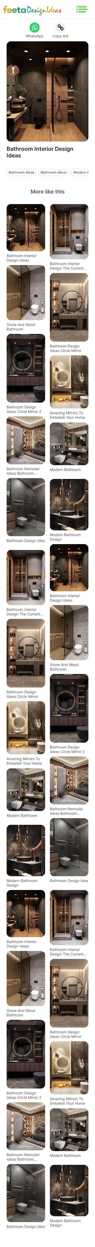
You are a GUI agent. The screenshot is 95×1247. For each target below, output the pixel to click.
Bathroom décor (54, 172)
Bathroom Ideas (21, 172)
